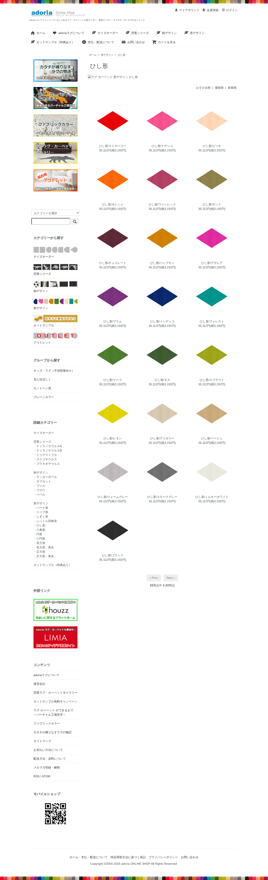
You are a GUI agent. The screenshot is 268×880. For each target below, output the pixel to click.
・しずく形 (41, 516)
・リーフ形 (41, 512)
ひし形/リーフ (112, 380)
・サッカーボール (45, 477)
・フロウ (39, 490)
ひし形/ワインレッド (162, 204)
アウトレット (42, 342)
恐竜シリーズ (140, 33)
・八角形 (39, 529)
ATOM (46, 776)
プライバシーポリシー (163, 857)
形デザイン (197, 33)
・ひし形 (39, 525)
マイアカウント (189, 10)
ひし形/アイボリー (162, 438)
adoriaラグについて (71, 33)
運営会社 (39, 683)
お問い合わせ (136, 42)
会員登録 (213, 10)
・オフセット (42, 481)
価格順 (219, 87)
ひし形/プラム (112, 321)
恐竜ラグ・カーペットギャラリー (55, 692)
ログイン (232, 10)
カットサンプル (44, 325)
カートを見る (167, 42)
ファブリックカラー (47, 723)
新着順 (232, 87)
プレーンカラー (44, 397)
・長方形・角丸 (44, 547)
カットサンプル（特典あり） (55, 42)
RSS (36, 776)
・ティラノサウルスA (48, 446)
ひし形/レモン (112, 438)
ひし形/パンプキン (162, 263)
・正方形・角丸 (44, 556)
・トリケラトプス (45, 455)
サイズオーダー (108, 33)
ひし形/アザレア (212, 263)
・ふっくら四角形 (45, 521)
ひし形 (121, 54)
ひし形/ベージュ (212, 438)
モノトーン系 (42, 388)
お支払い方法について (48, 750)
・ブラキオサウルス (47, 463)
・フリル (39, 485)
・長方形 (39, 543)
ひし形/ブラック (112, 555)
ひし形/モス (162, 380)
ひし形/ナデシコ (162, 146)
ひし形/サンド (212, 204)
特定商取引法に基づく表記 (128, 857)
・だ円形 (39, 538)
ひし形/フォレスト (212, 321)
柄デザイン (169, 33)
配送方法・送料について (50, 758)
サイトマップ (42, 741)
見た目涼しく (42, 379)
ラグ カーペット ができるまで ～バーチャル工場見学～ (55, 712)
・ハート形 (41, 507)
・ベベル (39, 494)
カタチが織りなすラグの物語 (53, 732)
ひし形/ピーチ (212, 146)
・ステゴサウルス (45, 459)
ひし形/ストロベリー (112, 146)
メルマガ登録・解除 (47, 767)
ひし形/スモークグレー (162, 496)
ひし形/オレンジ (112, 204)
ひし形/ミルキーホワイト (211, 496)
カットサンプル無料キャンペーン (55, 701)
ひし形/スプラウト (212, 380)
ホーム (40, 33)
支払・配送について (101, 42)
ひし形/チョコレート (112, 263)
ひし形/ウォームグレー (113, 496)
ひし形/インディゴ (162, 321)
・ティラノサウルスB (48, 450)
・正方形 (39, 551)
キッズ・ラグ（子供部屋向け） (54, 370)
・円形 (38, 534)
